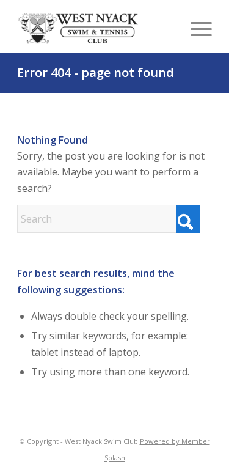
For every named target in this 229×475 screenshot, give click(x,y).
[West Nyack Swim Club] (78, 28)
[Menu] (195, 28)
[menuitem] (195, 28)
